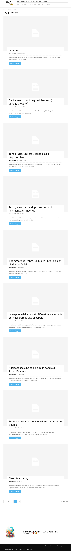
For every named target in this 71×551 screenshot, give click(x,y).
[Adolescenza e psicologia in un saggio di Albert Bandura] (35, 354)
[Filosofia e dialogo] (35, 461)
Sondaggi (45, 1)
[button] (65, 5)
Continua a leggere (14, 63)
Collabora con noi (25, 1)
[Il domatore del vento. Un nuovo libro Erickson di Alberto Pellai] (35, 247)
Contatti (33, 1)
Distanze (14, 50)
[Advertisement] (35, 513)
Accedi (18, 1)
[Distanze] (35, 33)
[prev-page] (4, 501)
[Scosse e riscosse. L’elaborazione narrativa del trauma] (35, 408)
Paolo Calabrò (12, 53)
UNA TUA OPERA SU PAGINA (40, 532)
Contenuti (33, 4)
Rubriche (24, 4)
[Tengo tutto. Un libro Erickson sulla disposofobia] (35, 140)
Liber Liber (38, 1)
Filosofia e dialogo (19, 478)
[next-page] (22, 501)
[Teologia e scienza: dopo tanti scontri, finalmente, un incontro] (35, 194)
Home (18, 4)
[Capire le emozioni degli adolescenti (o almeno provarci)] (35, 87)
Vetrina (49, 4)
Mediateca (41, 4)
